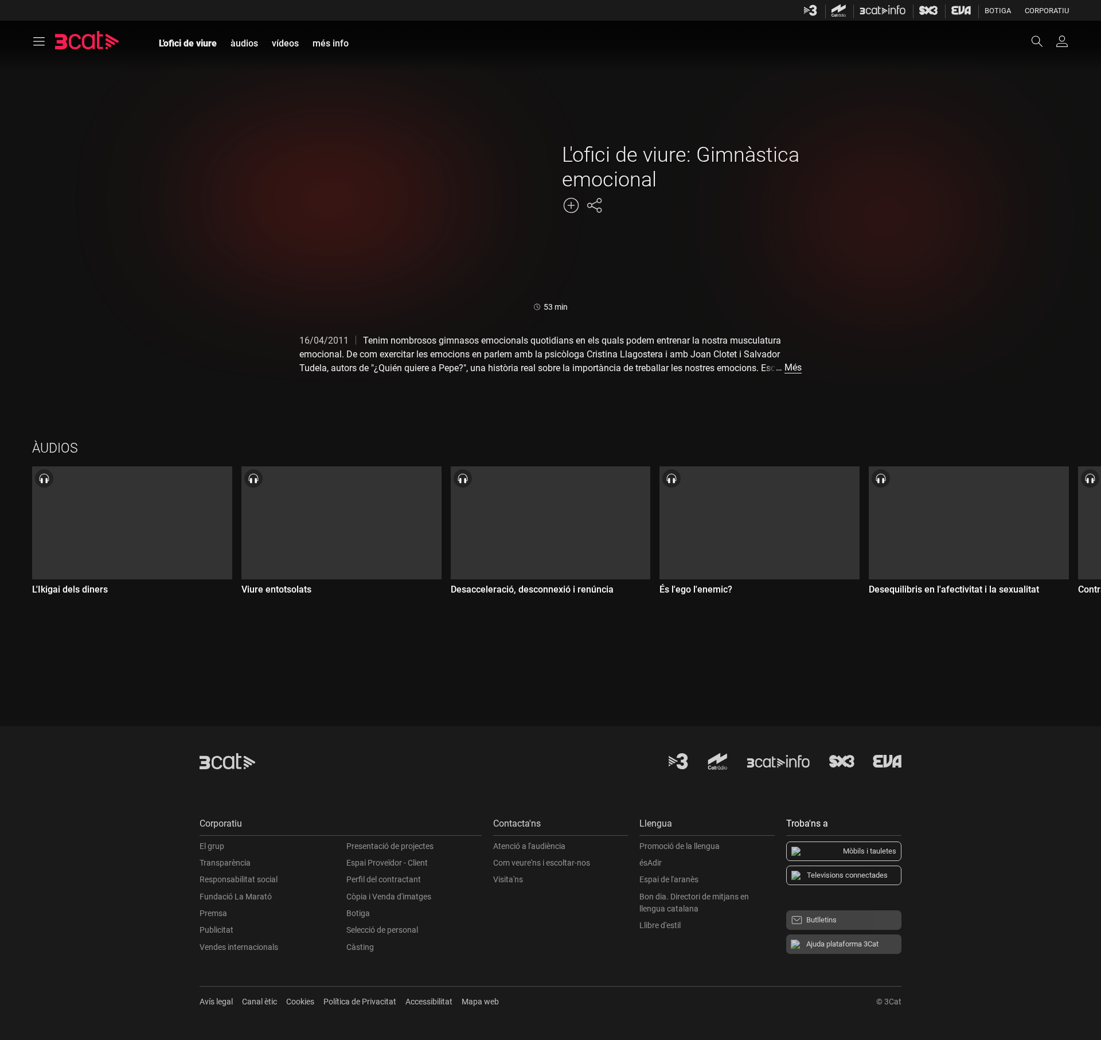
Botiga (998, 10)
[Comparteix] (594, 205)
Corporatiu (1047, 10)
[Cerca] (1042, 41)
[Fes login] (1062, 41)
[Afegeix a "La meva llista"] (571, 205)
